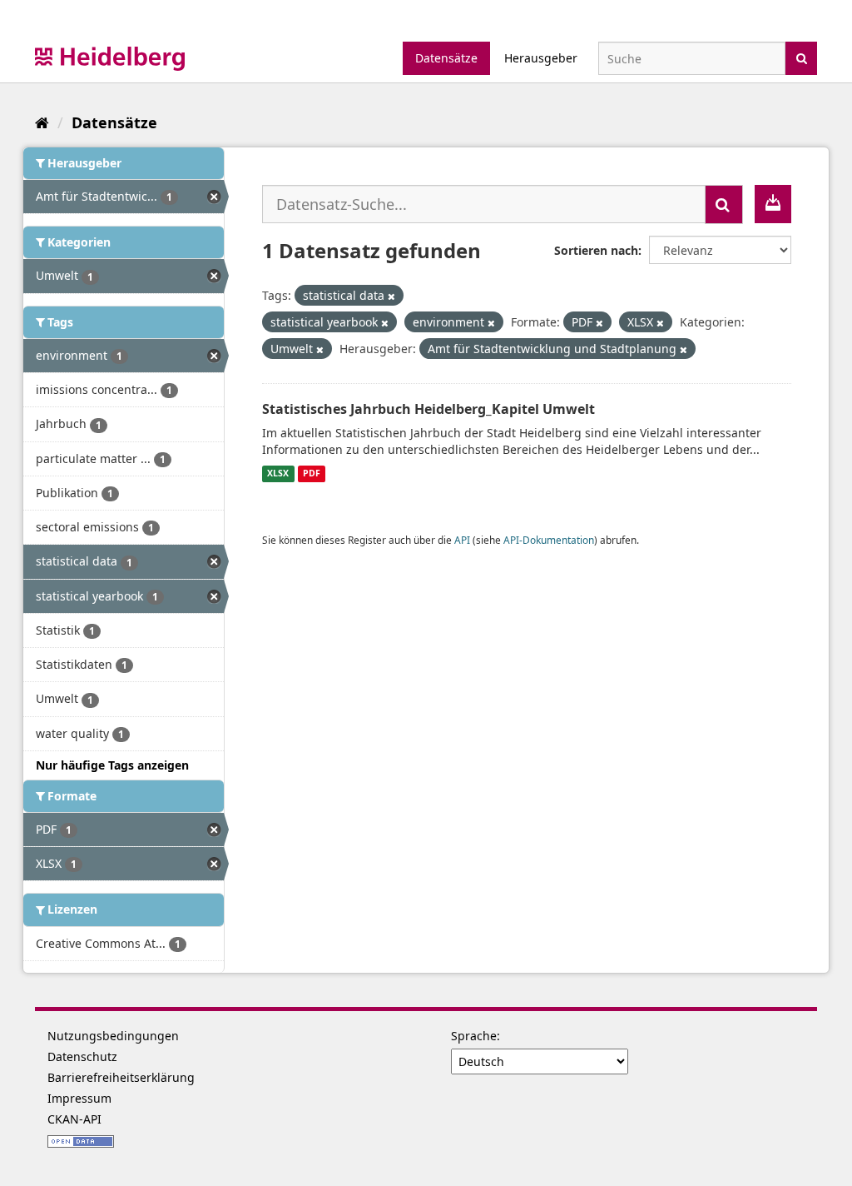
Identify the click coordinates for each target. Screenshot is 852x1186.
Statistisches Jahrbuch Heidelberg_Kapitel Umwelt (428, 409)
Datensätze (446, 58)
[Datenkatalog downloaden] (773, 204)
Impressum (79, 1098)
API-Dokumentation (548, 539)
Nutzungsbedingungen (113, 1036)
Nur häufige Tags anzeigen (112, 765)
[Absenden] (802, 57)
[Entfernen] (391, 296)
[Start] (42, 122)
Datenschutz (82, 1056)
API (462, 539)
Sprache (474, 1036)
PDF (311, 474)
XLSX (278, 474)
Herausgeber (540, 58)
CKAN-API (74, 1119)
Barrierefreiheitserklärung (121, 1077)
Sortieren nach (596, 250)
